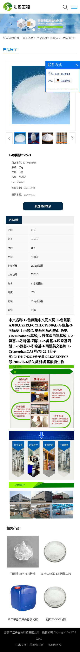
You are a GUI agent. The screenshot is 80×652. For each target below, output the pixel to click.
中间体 (54, 38)
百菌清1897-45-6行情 (22, 573)
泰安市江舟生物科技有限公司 (21, 632)
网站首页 (28, 38)
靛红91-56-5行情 (56, 619)
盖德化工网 (36, 644)
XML (39, 638)
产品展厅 (42, 38)
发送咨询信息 (43, 206)
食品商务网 (54, 644)
